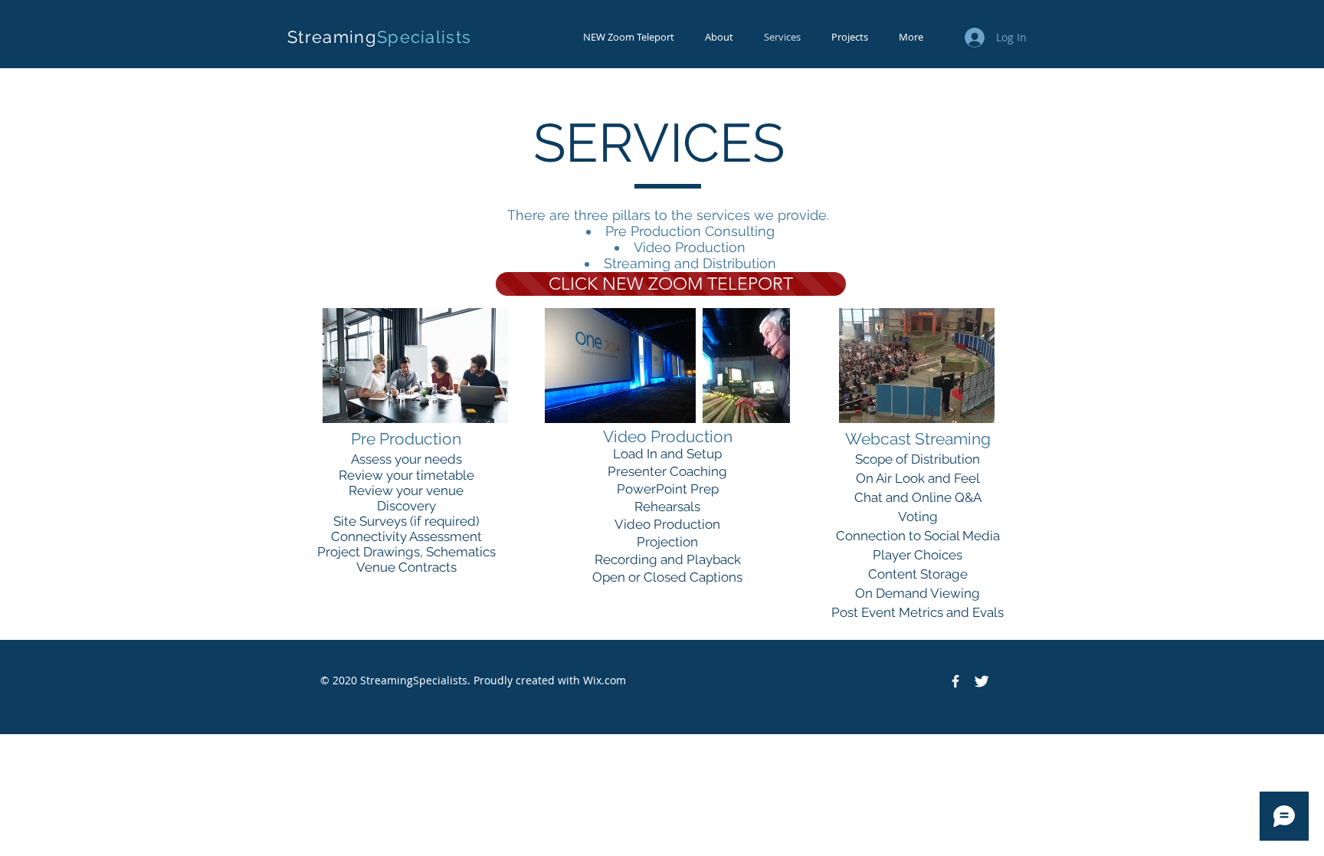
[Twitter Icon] (981, 681)
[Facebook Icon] (955, 681)
